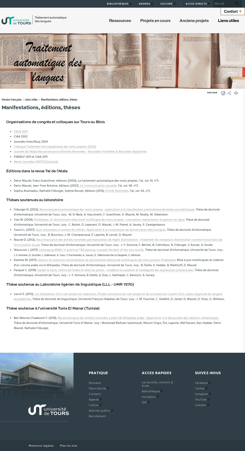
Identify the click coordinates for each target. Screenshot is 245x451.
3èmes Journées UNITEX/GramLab (36, 161)
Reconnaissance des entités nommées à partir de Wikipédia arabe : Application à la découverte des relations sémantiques (138, 317)
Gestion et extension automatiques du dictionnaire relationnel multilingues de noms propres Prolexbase (107, 260)
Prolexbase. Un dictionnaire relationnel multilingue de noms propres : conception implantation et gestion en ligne (109, 219)
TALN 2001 (21, 131)
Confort (233, 11)
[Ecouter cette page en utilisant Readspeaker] (236, 94)
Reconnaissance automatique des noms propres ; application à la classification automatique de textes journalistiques (117, 209)
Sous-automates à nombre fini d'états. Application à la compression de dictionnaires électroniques (101, 229)
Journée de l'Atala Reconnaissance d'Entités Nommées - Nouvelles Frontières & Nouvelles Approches (80, 151)
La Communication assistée (98, 185)
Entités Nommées (116, 190)
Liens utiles (31, 99)
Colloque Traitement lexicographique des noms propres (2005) (55, 146)
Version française (11, 99)
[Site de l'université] (34, 413)
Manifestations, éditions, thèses (59, 99)
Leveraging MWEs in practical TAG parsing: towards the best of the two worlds (91, 249)
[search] (222, 4)
